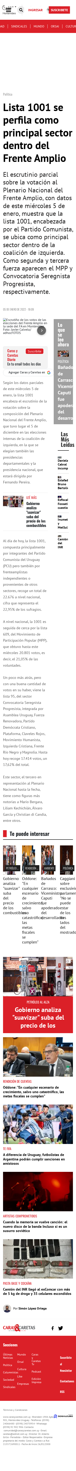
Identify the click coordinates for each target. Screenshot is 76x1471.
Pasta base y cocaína (17, 1283)
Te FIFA (7, 1148)
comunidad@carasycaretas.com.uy (21, 1430)
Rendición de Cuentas (37, 868)
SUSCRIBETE (59, 10)
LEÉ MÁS (31, 497)
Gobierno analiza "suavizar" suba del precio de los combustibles (36, 514)
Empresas (23, 1384)
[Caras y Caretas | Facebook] (52, 1328)
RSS (62, 1391)
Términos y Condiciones (15, 1409)
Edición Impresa (36, 1380)
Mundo (39, 26)
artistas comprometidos (20, 1216)
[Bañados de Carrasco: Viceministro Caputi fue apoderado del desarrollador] (47, 873)
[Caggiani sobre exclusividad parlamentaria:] (66, 873)
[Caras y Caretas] (19, 1331)
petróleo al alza (15, 868)
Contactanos (67, 1381)
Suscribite (34, 351)
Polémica (68, 868)
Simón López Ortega (32, 1308)
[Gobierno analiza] (9, 873)
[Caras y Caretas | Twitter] (60, 1328)
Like (19, 1376)
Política (7, 1365)
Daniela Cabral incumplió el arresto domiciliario (66, 470)
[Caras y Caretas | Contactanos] (68, 1327)
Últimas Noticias (8, 1356)
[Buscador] (21, 10)
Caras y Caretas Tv (36, 1359)
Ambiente (49, 868)
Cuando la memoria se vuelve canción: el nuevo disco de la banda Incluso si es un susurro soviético (35, 1226)
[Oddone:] (28, 873)
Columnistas (10, 1372)
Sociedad (8, 1380)
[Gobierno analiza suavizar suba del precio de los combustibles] (13, 503)
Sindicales (19, 26)
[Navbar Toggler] (11, 10)
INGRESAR (35, 10)
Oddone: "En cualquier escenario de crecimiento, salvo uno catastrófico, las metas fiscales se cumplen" (33, 1091)
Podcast (36, 1371)
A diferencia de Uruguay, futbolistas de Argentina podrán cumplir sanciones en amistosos (34, 1159)
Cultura (21, 1369)
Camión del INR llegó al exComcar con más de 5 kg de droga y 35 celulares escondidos (37, 1291)
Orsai (55, 26)
